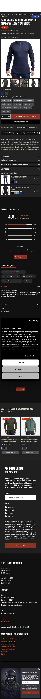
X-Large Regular (28, 104)
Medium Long (17, 108)
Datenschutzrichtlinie (28, 689)
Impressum (4, 651)
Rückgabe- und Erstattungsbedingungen (13, 639)
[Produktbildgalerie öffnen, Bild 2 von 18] (14, 83)
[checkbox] (27, 281)
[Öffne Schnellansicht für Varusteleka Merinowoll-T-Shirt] (36, 190)
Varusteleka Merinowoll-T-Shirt (20, 187)
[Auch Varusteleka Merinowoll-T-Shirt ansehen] (5, 190)
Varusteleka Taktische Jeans (19, 177)
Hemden (36, 14)
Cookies (3, 654)
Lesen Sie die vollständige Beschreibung (26, 150)
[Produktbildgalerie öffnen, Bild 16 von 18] (20, 58)
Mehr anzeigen (20, 389)
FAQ (2, 619)
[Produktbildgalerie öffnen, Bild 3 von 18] (24, 83)
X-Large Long (5, 111)
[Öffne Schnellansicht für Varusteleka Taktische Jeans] (36, 180)
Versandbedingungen (7, 644)
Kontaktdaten (5, 621)
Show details (29, 356)
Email (7, 493)
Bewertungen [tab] (8, 265)
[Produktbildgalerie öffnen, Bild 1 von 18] (5, 83)
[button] (20, 224)
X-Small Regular (18, 100)
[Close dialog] (39, 669)
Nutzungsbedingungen (8, 649)
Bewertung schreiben (20, 257)
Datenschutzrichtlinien (8, 646)
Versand (22, 33)
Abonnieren (20, 545)
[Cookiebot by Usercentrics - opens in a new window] (29, 321)
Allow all (20, 362)
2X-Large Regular (6, 108)
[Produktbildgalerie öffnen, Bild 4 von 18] (33, 83)
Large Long (27, 108)
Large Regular (17, 104)
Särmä (4, 16)
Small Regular (28, 100)
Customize (19, 369)
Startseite (4, 14)
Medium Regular (6, 104)
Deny (20, 376)
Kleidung (12, 14)
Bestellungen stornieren (8, 641)
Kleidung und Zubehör (24, 14)
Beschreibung (6, 156)
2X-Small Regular (6, 100)
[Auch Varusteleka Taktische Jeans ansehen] (5, 179)
